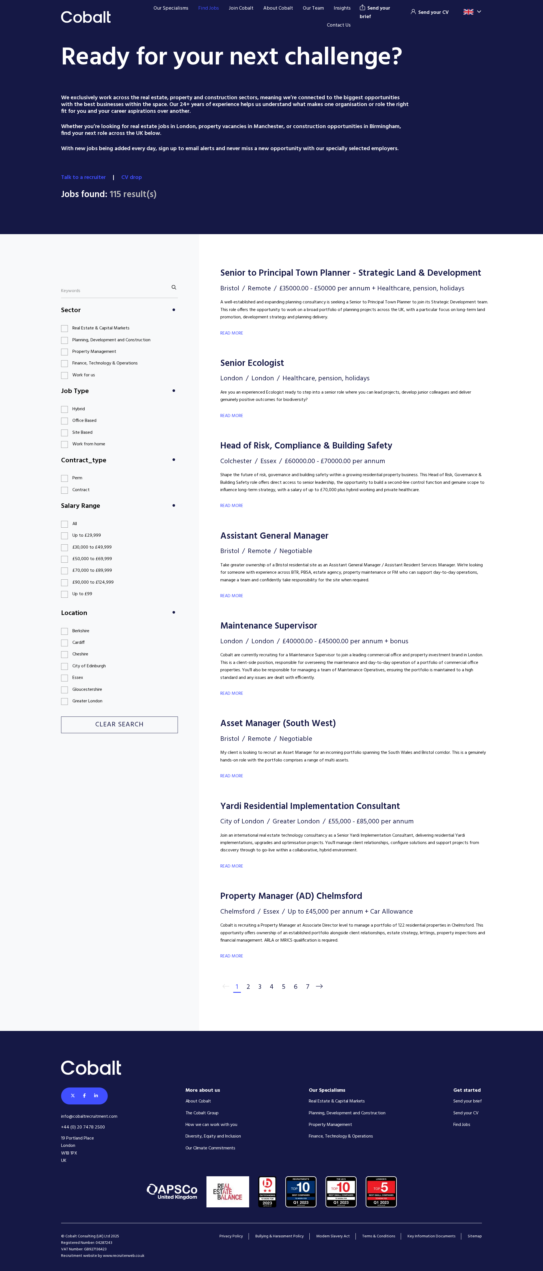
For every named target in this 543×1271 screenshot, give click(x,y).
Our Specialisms (171, 8)
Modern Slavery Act (333, 1236)
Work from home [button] (88, 444)
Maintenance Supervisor (268, 626)
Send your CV (465, 1113)
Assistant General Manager (274, 536)
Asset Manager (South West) (278, 724)
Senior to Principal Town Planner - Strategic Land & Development (350, 273)
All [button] (74, 524)
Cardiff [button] (78, 642)
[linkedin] (96, 1096)
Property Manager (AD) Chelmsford (291, 896)
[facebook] (84, 1096)
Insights (342, 8)
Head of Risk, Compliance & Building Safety (306, 446)
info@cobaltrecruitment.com (89, 1116)
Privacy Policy (231, 1236)
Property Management (330, 1124)
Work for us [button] (83, 375)
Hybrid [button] (78, 409)
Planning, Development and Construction (347, 1113)
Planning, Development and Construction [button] (111, 340)
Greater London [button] (87, 701)
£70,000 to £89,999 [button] (92, 570)
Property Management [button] (94, 351)
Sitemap (475, 1236)
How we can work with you (211, 1124)
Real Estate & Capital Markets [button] (101, 328)
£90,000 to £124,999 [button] (93, 582)
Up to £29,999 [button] (86, 535)
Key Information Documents (431, 1236)
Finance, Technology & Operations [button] (105, 363)
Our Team (313, 8)
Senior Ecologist (252, 363)
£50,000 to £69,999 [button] (92, 559)
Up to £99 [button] (82, 594)
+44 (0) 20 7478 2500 (83, 1127)
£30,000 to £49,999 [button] (92, 547)
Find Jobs (208, 8)
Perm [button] (77, 478)
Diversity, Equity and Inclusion (213, 1136)
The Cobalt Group (202, 1113)
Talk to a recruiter (84, 177)
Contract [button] (81, 490)
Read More (231, 333)
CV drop (132, 177)
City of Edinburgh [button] (89, 666)
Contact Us (339, 25)
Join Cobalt (241, 8)
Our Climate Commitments (211, 1148)
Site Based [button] (82, 432)
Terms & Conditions (378, 1236)
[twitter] (73, 1096)
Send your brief (467, 1101)
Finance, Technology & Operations (341, 1136)
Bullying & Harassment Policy (279, 1236)
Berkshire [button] (80, 631)
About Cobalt (278, 8)
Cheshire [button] (80, 654)
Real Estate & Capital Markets (337, 1101)
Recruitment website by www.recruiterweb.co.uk (103, 1256)
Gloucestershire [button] (87, 689)
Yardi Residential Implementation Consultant (310, 806)
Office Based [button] (84, 420)
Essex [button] (77, 677)
